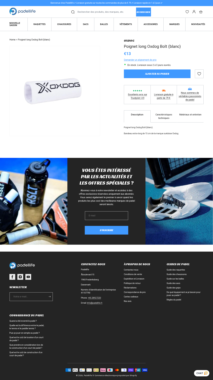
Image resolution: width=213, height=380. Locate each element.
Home (12, 39)
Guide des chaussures (177, 274)
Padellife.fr (89, 375)
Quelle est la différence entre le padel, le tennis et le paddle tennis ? (26, 327)
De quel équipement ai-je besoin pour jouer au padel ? (184, 293)
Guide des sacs (173, 283)
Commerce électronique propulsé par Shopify (116, 375)
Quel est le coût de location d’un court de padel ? (26, 339)
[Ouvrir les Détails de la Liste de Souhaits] (187, 11)
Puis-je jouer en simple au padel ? (24, 333)
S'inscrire (106, 230)
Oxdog (129, 40)
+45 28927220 (94, 298)
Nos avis (127, 301)
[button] (200, 11)
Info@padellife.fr (94, 303)
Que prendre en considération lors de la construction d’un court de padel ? (26, 346)
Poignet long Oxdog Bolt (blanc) (34, 39)
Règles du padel (174, 300)
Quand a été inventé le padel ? (23, 321)
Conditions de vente (133, 274)
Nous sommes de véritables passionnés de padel (190, 96)
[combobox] (107, 12)
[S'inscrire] (49, 296)
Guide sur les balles (175, 279)
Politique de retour (132, 283)
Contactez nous (131, 270)
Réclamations (130, 288)
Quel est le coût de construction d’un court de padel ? (25, 354)
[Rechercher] (72, 12)
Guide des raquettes (176, 270)
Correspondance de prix (135, 292)
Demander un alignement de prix (140, 59)
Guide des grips (174, 288)
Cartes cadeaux (131, 297)
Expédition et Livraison (134, 279)
